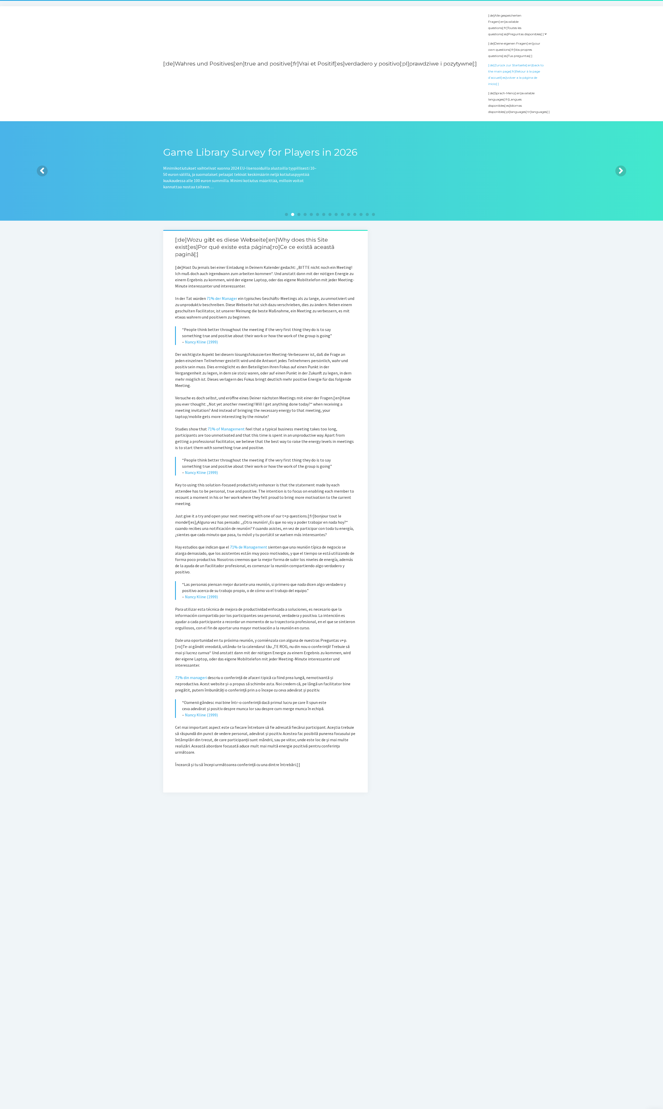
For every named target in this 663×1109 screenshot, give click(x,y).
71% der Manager (222, 298)
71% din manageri (191, 677)
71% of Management (226, 428)
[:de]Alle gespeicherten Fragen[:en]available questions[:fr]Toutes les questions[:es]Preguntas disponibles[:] (516, 24)
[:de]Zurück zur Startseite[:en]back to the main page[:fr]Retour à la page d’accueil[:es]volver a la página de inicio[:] (516, 74)
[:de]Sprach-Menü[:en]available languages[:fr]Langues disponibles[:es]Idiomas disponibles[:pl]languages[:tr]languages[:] (519, 102)
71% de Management (248, 547)
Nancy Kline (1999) (201, 341)
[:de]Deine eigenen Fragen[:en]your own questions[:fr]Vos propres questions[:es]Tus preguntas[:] (514, 49)
